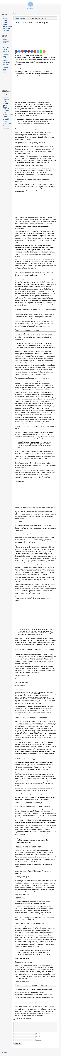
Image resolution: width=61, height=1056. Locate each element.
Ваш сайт (39, 1040)
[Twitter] (19, 51)
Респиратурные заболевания (7, 27)
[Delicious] (38, 51)
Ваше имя (39, 1034)
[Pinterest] (28, 51)
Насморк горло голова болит (5, 69)
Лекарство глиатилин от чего (6, 99)
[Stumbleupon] (34, 51)
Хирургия (6, 30)
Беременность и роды (7, 17)
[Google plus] (22, 51)
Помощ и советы (5, 21)
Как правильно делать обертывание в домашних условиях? (7, 123)
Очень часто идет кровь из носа (6, 41)
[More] (44, 51)
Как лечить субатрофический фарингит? (8, 49)
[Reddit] (31, 51)
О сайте (4, 1052)
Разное (23, 18)
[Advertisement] (35, 38)
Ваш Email (39, 1037)
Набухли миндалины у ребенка (6, 62)
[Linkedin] (25, 51)
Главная (16, 18)
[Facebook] (16, 51)
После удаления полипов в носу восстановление (8, 110)
